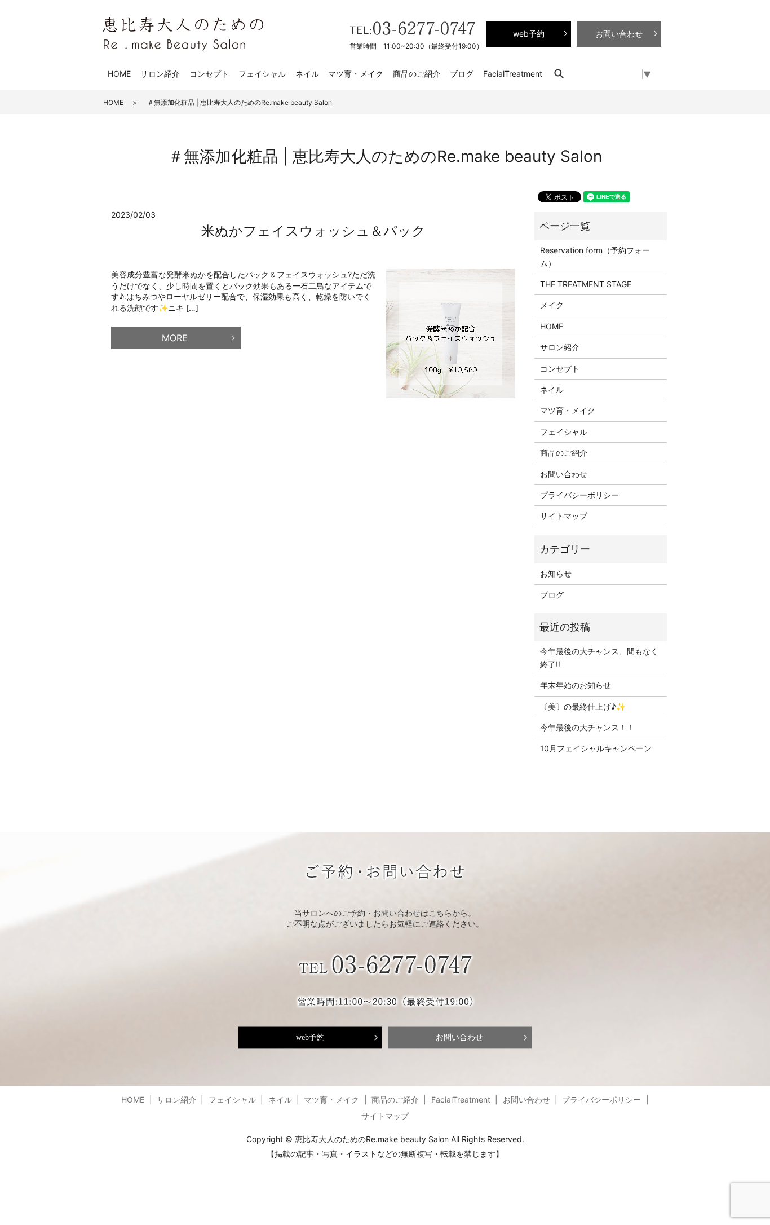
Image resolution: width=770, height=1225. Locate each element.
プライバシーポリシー (579, 495)
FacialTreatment (512, 73)
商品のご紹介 (416, 73)
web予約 (310, 1037)
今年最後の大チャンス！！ (587, 727)
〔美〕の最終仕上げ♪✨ (583, 706)
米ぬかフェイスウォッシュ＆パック (313, 231)
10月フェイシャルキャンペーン (596, 748)
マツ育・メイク (355, 73)
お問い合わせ (563, 474)
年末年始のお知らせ (575, 685)
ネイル (307, 73)
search (564, 73)
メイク (552, 305)
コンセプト (209, 73)
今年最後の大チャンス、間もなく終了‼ (599, 657)
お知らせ (556, 573)
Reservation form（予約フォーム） (595, 256)
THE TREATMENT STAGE (585, 284)
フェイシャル (262, 73)
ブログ (461, 73)
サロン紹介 (160, 73)
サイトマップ (563, 516)
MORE (175, 337)
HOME (119, 73)
